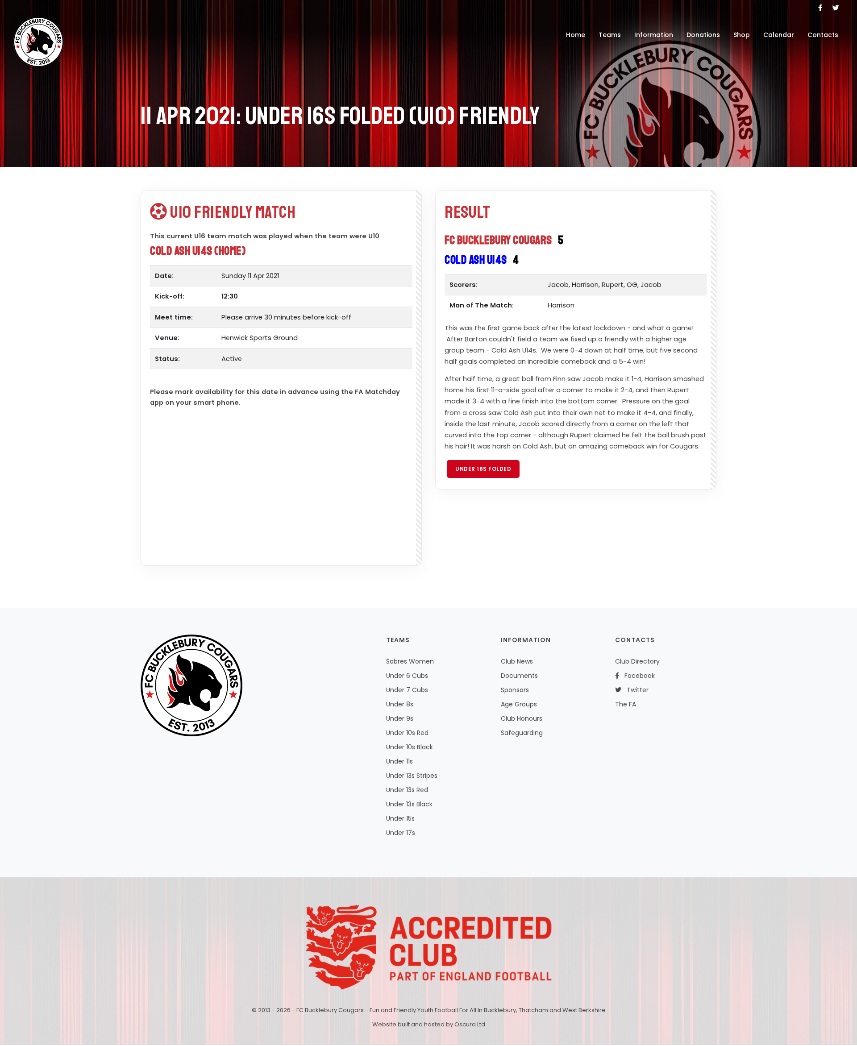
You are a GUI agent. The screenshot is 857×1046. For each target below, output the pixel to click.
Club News (517, 661)
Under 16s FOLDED (483, 469)
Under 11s (399, 761)
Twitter (635, 689)
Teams (610, 34)
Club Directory (637, 661)
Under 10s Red (407, 732)
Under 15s (400, 818)
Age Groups (519, 704)
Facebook (637, 675)
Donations (703, 34)
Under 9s (399, 718)
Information (653, 34)
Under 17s (400, 832)
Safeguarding (522, 732)
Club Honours (521, 718)
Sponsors (515, 689)
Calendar (778, 34)
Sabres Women (410, 661)
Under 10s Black (409, 747)
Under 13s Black (409, 804)
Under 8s (399, 704)
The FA (625, 704)
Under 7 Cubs (407, 689)
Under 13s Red (407, 789)
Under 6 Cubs (407, 675)
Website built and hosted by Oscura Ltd (428, 1024)
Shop (741, 34)
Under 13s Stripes (411, 775)
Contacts (822, 34)
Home (575, 34)
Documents (519, 675)
